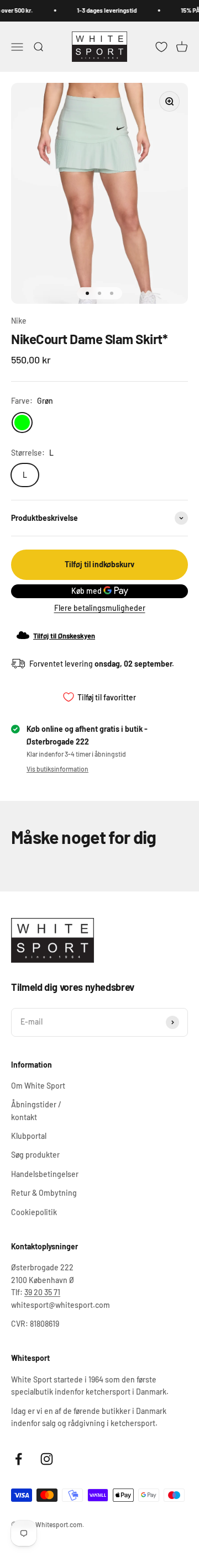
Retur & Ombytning (44, 1192)
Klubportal (28, 1136)
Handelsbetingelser (44, 1174)
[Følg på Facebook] (18, 1459)
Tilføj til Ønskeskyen (64, 635)
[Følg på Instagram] (46, 1459)
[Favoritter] (161, 46)
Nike (19, 320)
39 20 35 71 (42, 1292)
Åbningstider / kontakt (36, 1110)
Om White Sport (38, 1085)
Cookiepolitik (34, 1212)
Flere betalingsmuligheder (99, 608)
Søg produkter (35, 1154)
